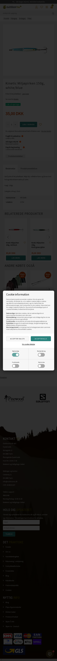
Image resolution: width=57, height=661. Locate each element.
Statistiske (41, 362)
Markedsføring (41, 351)
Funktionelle (15, 362)
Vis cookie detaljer (28, 344)
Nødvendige (15, 351)
